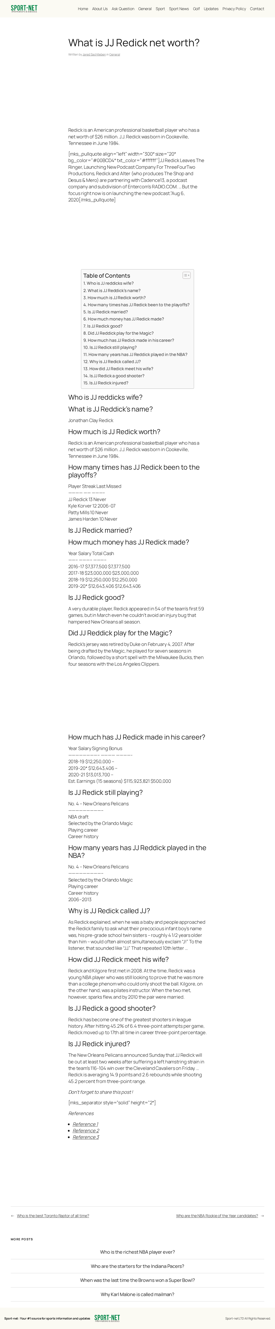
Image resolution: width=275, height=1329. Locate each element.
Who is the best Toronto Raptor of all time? (53, 1215)
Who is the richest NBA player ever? (137, 1252)
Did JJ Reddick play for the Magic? (120, 333)
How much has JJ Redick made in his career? (131, 340)
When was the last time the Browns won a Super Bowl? (137, 1280)
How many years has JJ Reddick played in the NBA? (138, 354)
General (114, 54)
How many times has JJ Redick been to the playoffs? (138, 305)
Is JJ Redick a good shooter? (117, 376)
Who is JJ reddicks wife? (110, 283)
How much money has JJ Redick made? (126, 319)
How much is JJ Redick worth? (117, 297)
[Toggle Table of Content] (184, 275)
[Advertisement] (137, 92)
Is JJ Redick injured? (108, 383)
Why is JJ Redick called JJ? (115, 361)
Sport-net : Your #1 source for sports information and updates (47, 1318)
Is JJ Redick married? (108, 312)
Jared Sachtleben (94, 54)
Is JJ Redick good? (104, 326)
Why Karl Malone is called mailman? (137, 1294)
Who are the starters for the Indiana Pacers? (137, 1266)
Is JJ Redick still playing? (113, 347)
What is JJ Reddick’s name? (114, 290)
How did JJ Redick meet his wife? (121, 368)
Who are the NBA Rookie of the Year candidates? (217, 1215)
